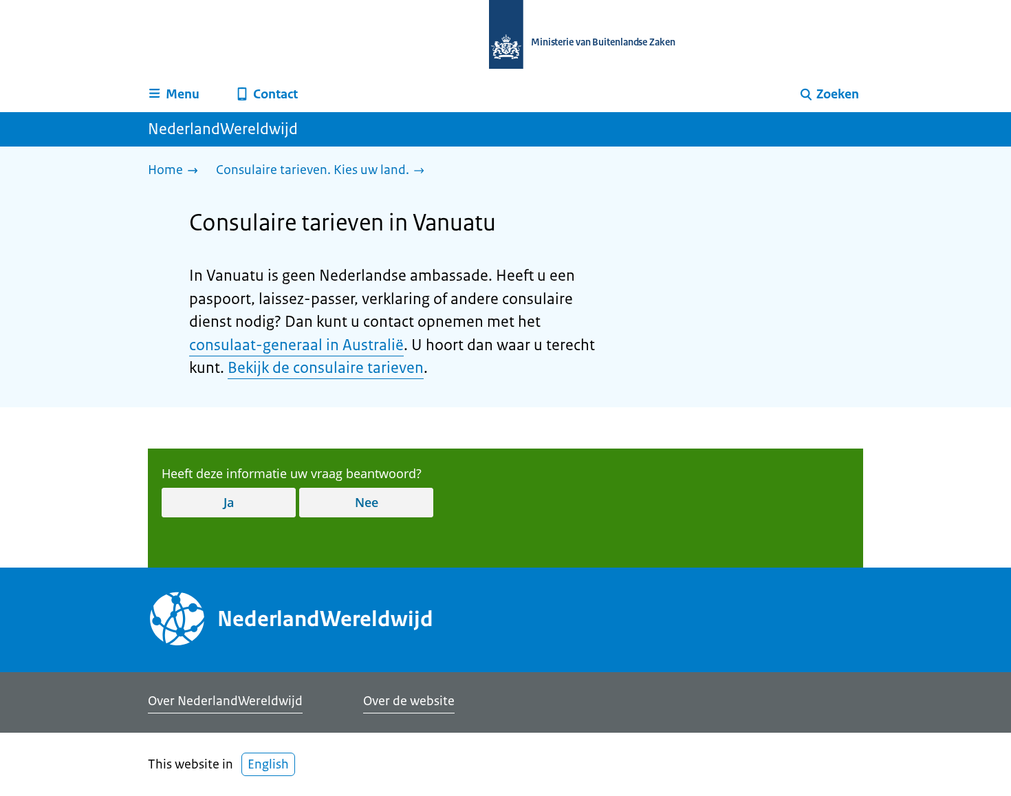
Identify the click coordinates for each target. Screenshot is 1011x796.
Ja (229, 502)
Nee (366, 502)
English (268, 764)
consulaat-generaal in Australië (296, 345)
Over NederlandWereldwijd (225, 701)
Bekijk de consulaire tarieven (326, 368)
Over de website (409, 701)
